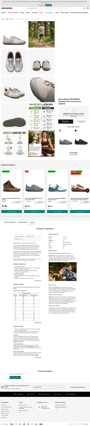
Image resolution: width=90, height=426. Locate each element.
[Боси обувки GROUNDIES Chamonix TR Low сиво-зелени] (29, 205)
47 (5, 208)
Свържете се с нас (23, 405)
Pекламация (3, 417)
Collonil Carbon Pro (30, 346)
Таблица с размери (29, 236)
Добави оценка (15, 377)
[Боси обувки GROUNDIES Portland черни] (6, 205)
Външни (11, 19)
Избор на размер (4, 409)
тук (48, 2)
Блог (20, 412)
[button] (87, 191)
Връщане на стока (5, 413)
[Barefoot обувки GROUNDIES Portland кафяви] (3, 205)
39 (25, 208)
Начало (2, 19)
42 (71, 208)
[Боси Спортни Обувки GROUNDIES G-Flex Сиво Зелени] (51, 205)
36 (48, 208)
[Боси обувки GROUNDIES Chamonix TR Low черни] (26, 205)
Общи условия (4, 405)
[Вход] (84, 8)
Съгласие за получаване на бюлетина (77, 387)
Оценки (32, 222)
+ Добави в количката (11, 211)
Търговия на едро (4, 415)
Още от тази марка (73, 154)
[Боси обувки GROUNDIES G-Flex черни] (49, 205)
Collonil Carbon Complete (18, 341)
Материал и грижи (18, 238)
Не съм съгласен (41, 5)
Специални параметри (19, 236)
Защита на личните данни (6, 407)
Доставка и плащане (5, 411)
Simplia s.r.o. (87, 424)
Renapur (37, 355)
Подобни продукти (23, 222)
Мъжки (7, 19)
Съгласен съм (48, 5)
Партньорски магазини (23, 410)
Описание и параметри (9, 222)
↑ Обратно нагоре (37, 280)
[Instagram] (56, 409)
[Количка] (88, 8)
